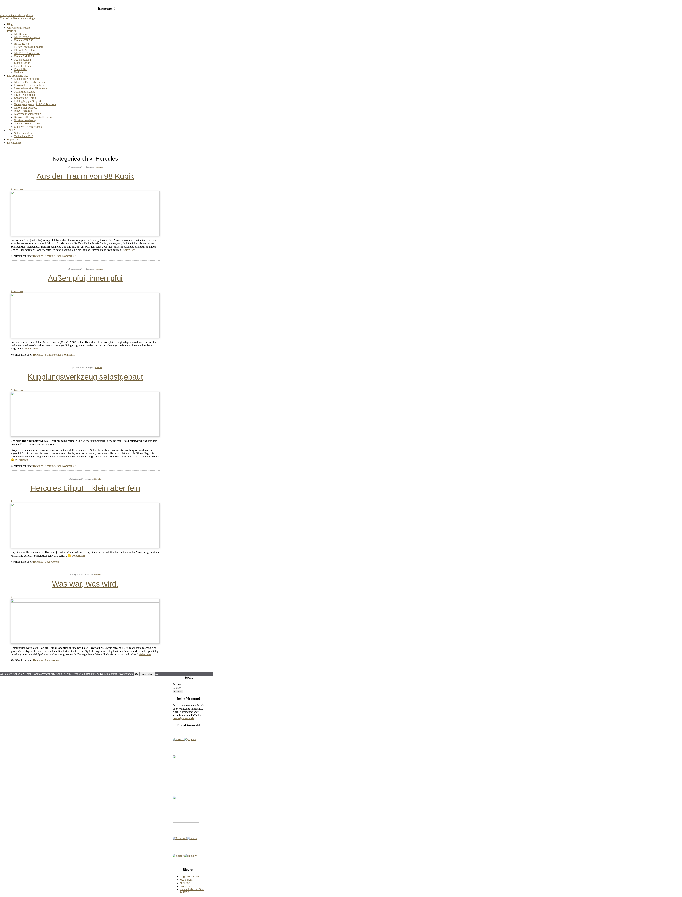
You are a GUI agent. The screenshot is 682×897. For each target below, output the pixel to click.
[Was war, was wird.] (85, 601)
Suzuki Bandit (22, 62)
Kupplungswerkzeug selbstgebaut (85, 376)
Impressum (13, 139)
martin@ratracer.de (183, 718)
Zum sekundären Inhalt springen (18, 18)
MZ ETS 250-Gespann (27, 53)
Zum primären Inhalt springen (16, 15)
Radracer (19, 72)
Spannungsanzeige (24, 91)
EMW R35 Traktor (25, 50)
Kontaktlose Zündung (26, 78)
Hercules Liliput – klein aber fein (85, 488)
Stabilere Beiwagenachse (28, 126)
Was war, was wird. (85, 583)
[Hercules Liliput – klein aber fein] (85, 505)
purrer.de (185, 882)
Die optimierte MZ (17, 75)
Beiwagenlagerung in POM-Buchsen (35, 104)
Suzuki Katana (22, 59)
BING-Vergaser (23, 110)
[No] (156, 674)
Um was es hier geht (18, 27)
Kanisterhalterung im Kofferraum (33, 117)
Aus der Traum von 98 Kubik (85, 176)
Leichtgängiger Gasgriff (27, 101)
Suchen (177, 684)
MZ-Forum (186, 879)
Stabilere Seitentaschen (27, 123)
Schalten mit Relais (25, 97)
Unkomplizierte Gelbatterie (29, 85)
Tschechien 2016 (23, 136)
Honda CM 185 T (24, 56)
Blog (10, 24)
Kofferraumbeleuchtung (27, 113)
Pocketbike (20, 69)
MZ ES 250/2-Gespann (27, 37)
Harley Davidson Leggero (29, 46)
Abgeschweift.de (189, 876)
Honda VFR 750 (23, 40)
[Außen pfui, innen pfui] (85, 295)
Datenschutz (14, 142)
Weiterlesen (128, 249)
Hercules (99, 167)
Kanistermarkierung (25, 120)
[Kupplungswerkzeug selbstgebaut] (85, 394)
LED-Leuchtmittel (24, 94)
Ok (136, 674)
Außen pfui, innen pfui (85, 278)
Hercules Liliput (23, 65)
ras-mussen (186, 886)
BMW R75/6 (21, 43)
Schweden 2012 (23, 133)
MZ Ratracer (21, 34)
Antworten (52, 561)
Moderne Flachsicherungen (29, 81)
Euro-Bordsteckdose (25, 107)
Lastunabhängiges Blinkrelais (30, 88)
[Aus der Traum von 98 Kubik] (85, 193)
